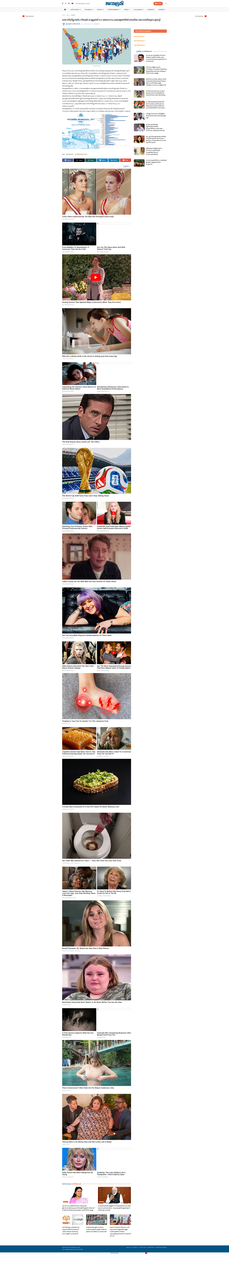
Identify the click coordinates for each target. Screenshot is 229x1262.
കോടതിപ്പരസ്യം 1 (139, 36)
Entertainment (113, 9)
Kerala (73, 15)
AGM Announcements (161, 1247)
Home (63, 15)
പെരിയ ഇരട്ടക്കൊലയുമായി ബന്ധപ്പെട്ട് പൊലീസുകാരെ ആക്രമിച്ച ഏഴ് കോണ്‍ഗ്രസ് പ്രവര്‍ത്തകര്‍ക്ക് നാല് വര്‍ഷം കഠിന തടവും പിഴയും (155, 106)
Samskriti (151, 9)
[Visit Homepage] (114, 3)
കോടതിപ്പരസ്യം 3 (139, 45)
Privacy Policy (150, 1247)
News (68, 15)
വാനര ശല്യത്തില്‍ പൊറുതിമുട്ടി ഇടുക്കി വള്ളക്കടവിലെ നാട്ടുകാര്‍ (156, 162)
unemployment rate (81, 154)
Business (162, 9)
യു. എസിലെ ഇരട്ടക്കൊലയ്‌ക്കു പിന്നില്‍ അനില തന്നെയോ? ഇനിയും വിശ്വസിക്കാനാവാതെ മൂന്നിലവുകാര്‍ (156, 139)
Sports (99, 9)
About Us (128, 1247)
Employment (69, 154)
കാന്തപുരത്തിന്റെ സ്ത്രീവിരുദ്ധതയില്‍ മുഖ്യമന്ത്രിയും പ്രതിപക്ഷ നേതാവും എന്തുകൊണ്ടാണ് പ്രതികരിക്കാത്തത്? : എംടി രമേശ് (155, 129)
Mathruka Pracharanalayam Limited (71, 1247)
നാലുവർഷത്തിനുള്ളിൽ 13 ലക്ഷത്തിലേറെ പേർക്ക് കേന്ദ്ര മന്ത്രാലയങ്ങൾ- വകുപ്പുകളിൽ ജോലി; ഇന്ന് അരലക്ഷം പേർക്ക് (114, 1208)
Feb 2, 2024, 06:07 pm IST (87, 24)
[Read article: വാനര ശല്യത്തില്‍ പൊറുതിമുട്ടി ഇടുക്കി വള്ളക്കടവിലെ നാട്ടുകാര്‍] (139, 163)
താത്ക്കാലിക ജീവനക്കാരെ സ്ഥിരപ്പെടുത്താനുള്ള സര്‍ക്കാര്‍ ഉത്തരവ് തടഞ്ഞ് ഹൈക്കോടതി (96, 1229)
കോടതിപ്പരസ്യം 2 (139, 41)
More (126, 9)
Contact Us (135, 1247)
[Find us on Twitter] (69, 3)
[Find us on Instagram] (65, 3)
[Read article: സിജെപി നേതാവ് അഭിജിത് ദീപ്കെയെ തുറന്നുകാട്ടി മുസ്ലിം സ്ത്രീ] (139, 116)
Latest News (74, 9)
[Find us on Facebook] (62, 3)
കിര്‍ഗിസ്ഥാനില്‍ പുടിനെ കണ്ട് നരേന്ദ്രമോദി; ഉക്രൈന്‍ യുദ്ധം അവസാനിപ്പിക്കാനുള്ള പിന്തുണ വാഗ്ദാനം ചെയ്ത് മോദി (156, 82)
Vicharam (88, 9)
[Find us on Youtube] (72, 3)
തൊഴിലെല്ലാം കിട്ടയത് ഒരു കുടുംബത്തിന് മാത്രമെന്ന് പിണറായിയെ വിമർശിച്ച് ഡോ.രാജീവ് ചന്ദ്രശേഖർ (70, 1230)
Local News (138, 9)
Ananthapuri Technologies (76, 1249)
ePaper (159, 3)
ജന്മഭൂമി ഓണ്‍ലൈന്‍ (73, 24)
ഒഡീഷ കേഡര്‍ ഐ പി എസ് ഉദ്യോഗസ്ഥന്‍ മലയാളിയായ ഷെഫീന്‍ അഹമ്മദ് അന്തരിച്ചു (155, 93)
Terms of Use (142, 1247)
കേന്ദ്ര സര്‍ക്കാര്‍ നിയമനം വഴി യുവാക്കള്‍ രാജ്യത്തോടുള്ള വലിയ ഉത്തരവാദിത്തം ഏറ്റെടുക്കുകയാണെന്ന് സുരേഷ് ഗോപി (120, 1231)
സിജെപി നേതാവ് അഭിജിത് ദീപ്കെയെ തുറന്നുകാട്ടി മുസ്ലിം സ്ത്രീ (156, 116)
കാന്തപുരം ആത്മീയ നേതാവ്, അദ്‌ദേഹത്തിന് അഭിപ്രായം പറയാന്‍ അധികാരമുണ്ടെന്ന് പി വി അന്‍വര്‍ (156, 58)
